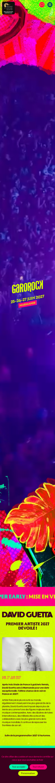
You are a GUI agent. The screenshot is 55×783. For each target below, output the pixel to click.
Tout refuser (38, 767)
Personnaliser (28, 773)
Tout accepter (18, 767)
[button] (50, 5)
